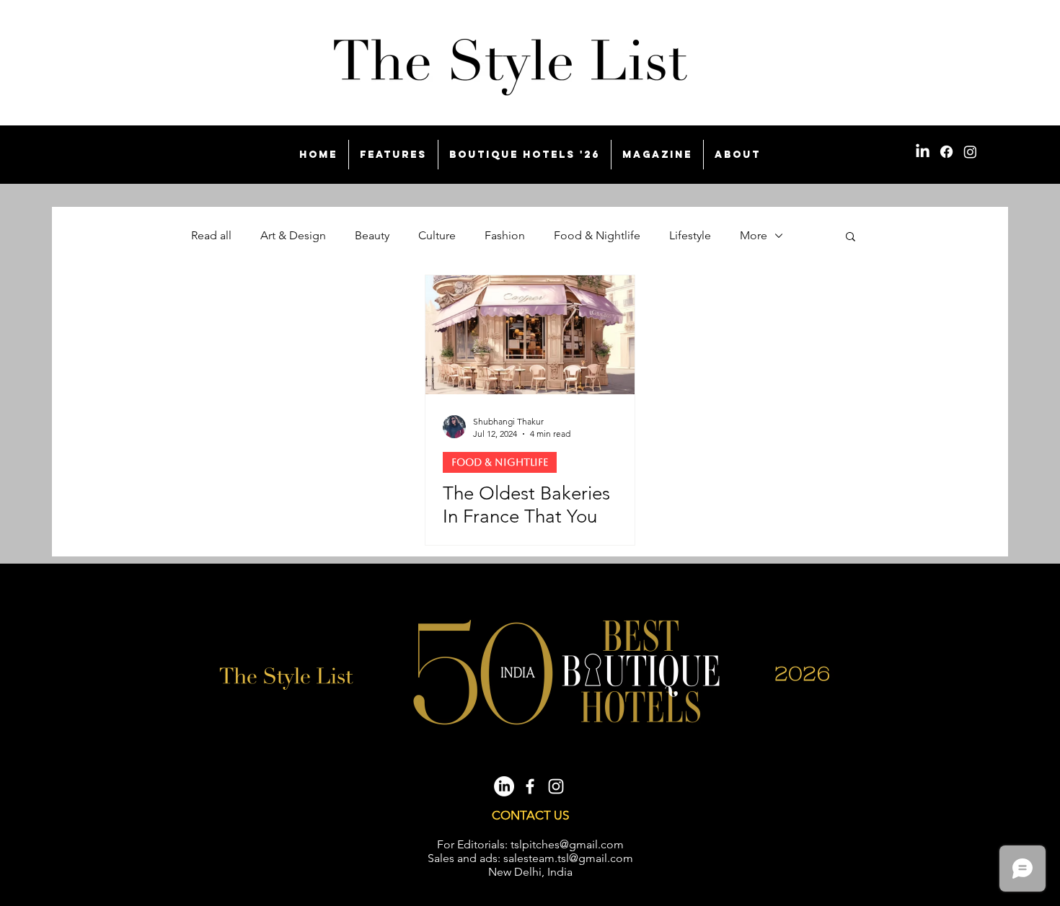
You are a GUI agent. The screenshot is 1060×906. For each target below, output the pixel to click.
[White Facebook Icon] (530, 786)
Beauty (372, 235)
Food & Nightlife (597, 235)
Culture (437, 235)
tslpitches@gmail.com (567, 844)
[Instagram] (970, 151)
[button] (850, 237)
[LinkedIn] (922, 151)
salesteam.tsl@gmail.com (568, 858)
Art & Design (293, 235)
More (753, 235)
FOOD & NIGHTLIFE (499, 462)
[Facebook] (946, 151)
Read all (211, 235)
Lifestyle (690, 235)
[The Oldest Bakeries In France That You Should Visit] (530, 334)
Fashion (505, 235)
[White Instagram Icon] (556, 786)
